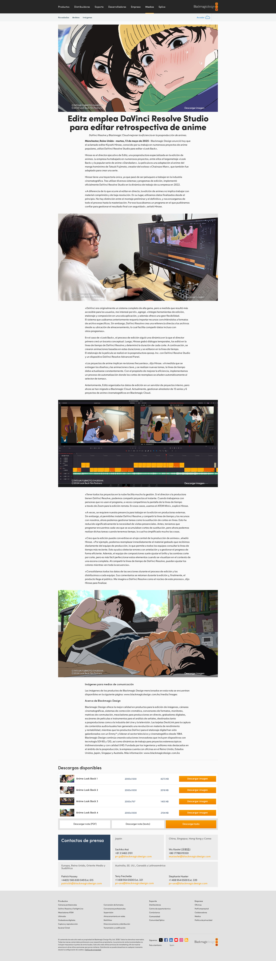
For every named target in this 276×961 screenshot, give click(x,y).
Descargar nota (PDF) (85, 823)
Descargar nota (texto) (138, 823)
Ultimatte (62, 916)
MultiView (108, 920)
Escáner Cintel (64, 928)
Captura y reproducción (68, 924)
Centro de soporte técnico (160, 908)
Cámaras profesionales (67, 905)
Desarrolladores (117, 6)
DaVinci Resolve (70, 908)
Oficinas (198, 905)
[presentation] (62, 68)
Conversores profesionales (115, 908)
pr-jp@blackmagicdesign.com (133, 856)
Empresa (136, 6)
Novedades (63, 17)
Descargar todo (191, 823)
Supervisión (108, 912)
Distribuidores (82, 6)
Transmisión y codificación (115, 928)
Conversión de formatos (113, 905)
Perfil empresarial (202, 908)
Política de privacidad (203, 920)
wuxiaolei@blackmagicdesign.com (190, 856)
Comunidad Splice (156, 920)
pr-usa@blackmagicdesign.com (134, 883)
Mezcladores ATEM (65, 912)
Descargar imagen (194, 108)
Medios (149, 6)
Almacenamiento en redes (114, 916)
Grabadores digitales (66, 920)
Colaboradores (201, 912)
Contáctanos (154, 912)
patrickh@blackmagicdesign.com (81, 883)
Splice (162, 6)
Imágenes (87, 17)
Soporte (99, 6)
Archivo (76, 17)
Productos (63, 6)
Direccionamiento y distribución (117, 924)
